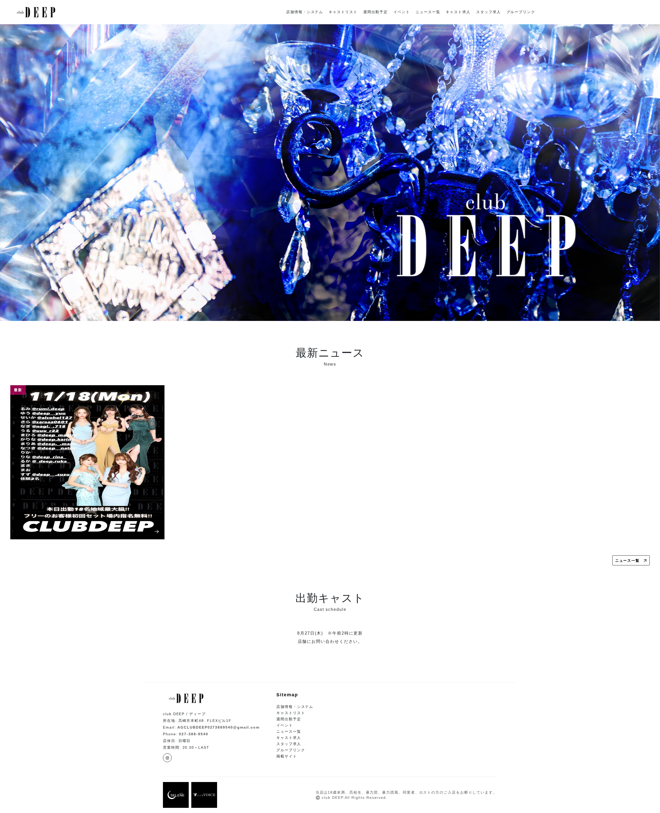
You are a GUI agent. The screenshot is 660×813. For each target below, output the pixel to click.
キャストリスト (343, 12)
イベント (401, 12)
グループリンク (521, 12)
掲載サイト (286, 756)
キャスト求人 (458, 12)
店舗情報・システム (304, 12)
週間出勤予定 (375, 12)
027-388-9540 (193, 734)
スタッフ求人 (488, 12)
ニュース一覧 (428, 12)
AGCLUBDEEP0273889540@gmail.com (218, 727)
